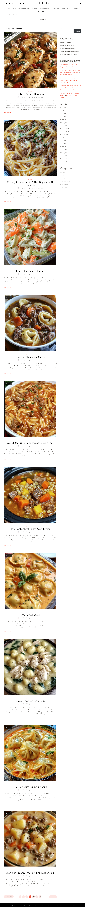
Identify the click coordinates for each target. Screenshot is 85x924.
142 (33, 897)
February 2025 (64, 153)
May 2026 (63, 117)
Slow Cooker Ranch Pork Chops (68, 54)
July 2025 (62, 138)
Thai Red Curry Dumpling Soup (30, 786)
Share (9, 34)
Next (52, 897)
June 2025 (63, 141)
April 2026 (63, 120)
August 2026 (63, 108)
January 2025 (63, 156)
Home (8, 8)
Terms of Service (42, 11)
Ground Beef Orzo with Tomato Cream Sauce (30, 442)
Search (62, 28)
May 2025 (63, 144)
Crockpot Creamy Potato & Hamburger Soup (30, 872)
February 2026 (64, 123)
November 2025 (64, 132)
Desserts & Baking (44, 8)
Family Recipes (42, 3)
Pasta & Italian (66, 8)
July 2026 (62, 111)
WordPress (72, 905)
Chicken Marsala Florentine (30, 94)
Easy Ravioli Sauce (30, 614)
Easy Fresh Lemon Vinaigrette (68, 48)
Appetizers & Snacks (24, 8)
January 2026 (63, 126)
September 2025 (64, 135)
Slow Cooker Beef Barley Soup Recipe (30, 528)
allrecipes (30, 91)
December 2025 (64, 129)
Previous (9, 897)
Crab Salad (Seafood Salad (30, 271)
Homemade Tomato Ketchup (68, 45)
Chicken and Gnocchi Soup (30, 700)
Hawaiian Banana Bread (66, 42)
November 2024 (64, 162)
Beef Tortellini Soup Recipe (30, 357)
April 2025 (63, 147)
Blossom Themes (58, 905)
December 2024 (64, 159)
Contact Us (75, 8)
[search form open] (80, 3)
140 (27, 897)
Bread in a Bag (70, 67)
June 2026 (63, 114)
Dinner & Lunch (55, 8)
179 (40, 897)
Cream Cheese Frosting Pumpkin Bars (70, 51)
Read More (6, 112)
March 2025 (63, 150)
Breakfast (34, 8)
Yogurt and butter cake (66, 74)
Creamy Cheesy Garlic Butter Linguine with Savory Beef (30, 183)
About (14, 8)
